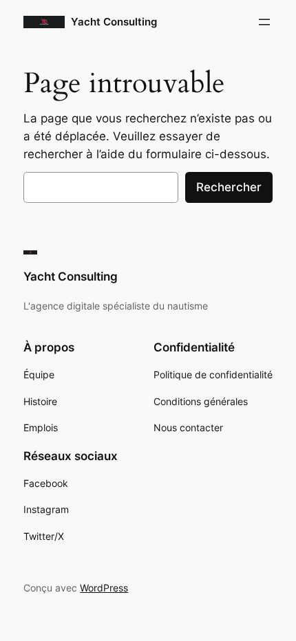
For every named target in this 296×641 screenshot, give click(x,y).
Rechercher (229, 187)
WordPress (104, 588)
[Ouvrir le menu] (264, 22)
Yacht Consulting (114, 22)
